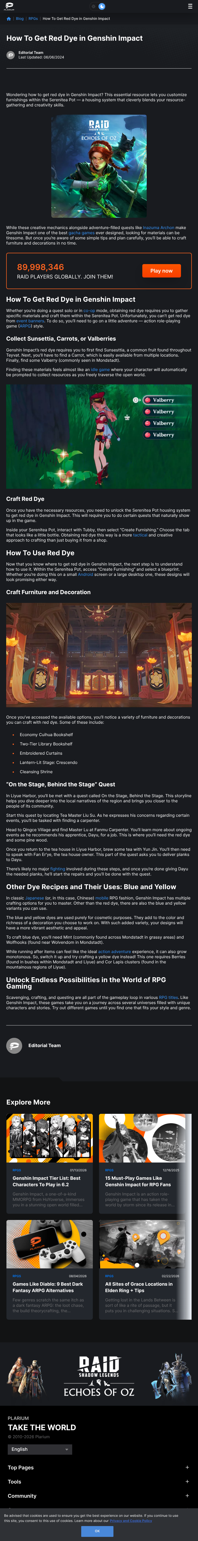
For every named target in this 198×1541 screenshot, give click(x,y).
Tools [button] (14, 1482)
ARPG (25, 326)
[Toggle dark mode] (97, 6)
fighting (57, 868)
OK (97, 1531)
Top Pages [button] (21, 1467)
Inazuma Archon (159, 227)
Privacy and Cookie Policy (131, 1521)
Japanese (34, 897)
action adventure (114, 951)
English (20, 1449)
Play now (162, 271)
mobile (101, 897)
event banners (30, 320)
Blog (20, 18)
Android (85, 574)
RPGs (33, 18)
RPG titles (168, 997)
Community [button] (22, 1496)
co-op (89, 310)
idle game (100, 369)
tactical (140, 534)
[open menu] (190, 6)
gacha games (82, 232)
